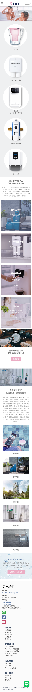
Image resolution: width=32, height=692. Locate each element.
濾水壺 (16, 49)
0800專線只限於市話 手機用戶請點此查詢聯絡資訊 (11, 607)
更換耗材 (8, 680)
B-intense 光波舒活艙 (12, 651)
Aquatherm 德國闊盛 (12, 649)
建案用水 (16, 502)
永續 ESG (8, 630)
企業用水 (16, 453)
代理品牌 (8, 632)
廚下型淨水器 (16, 80)
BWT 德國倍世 (9, 647)
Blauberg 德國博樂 (11, 653)
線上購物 (9, 673)
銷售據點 (8, 637)
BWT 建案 (8, 666)
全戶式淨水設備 (16, 143)
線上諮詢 (8, 678)
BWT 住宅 (8, 663)
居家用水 (16, 525)
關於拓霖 (9, 627)
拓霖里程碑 (8, 635)
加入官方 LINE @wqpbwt (10, 593)
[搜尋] (29, 3)
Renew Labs (9, 656)
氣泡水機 (16, 174)
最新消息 (8, 639)
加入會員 (8, 676)
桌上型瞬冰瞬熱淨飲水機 (16, 112)
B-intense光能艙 (10, 668)
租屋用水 (16, 549)
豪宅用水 (16, 477)
